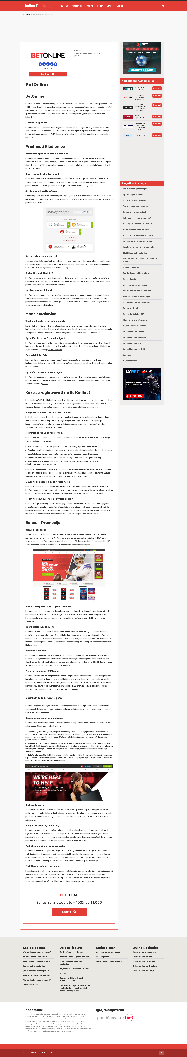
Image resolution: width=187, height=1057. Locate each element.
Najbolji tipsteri (130, 361)
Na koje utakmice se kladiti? (136, 230)
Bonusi (120, 6)
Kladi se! (157, 88)
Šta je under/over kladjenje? (136, 206)
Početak (26, 14)
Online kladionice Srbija (133, 332)
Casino (89, 6)
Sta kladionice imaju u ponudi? (137, 291)
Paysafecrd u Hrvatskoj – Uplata (138, 235)
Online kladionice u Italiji (134, 349)
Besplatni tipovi (130, 308)
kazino (43, 114)
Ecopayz (127, 355)
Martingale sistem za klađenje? (137, 224)
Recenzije (37, 14)
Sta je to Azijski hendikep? (135, 200)
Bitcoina (44, 199)
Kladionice (77, 6)
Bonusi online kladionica (34, 966)
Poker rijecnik (129, 279)
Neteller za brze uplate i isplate (137, 241)
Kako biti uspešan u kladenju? (136, 297)
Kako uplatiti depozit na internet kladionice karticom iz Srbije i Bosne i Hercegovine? (75, 988)
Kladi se (45, 74)
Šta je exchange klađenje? (135, 189)
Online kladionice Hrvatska (135, 337)
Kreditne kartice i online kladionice (139, 247)
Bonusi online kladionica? (134, 212)
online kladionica (55, 350)
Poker (100, 6)
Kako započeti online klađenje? (137, 218)
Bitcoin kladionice (31, 985)
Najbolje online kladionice (134, 326)
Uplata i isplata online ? (134, 195)
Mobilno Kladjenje (131, 267)
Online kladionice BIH (132, 343)
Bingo (110, 6)
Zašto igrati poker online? (135, 285)
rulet (27, 264)
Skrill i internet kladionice (135, 253)
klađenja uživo (31, 645)
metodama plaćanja (74, 114)
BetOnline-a (57, 417)
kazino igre (79, 874)
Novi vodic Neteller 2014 (134, 314)
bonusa (45, 384)
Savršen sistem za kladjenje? (136, 302)
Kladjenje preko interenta (135, 320)
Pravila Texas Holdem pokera (136, 273)
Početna (64, 6)
